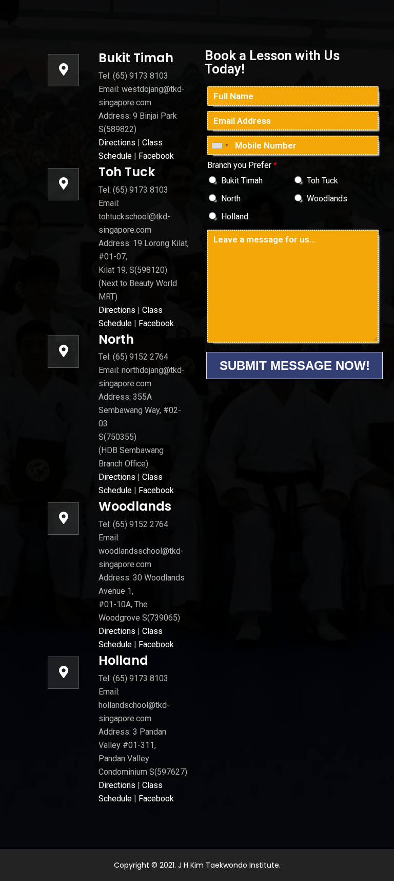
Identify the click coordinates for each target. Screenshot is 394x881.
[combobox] (219, 145)
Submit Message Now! (295, 365)
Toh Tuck (322, 180)
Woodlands (327, 198)
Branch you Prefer (242, 165)
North (231, 198)
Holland (234, 216)
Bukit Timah (242, 180)
